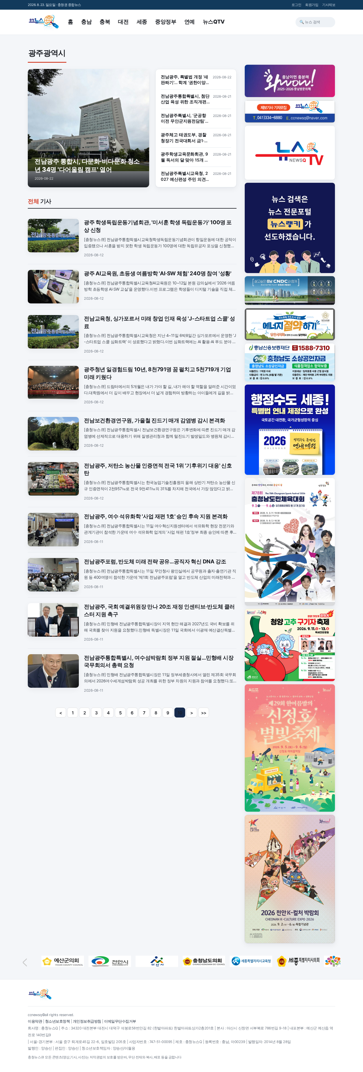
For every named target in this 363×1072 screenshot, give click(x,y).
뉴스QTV (214, 21)
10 (180, 713)
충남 (86, 21)
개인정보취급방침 (87, 1021)
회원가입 (311, 5)
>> (203, 713)
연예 (189, 21)
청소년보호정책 (57, 1021)
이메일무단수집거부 (120, 1021)
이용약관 (35, 1021)
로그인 (296, 5)
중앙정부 (165, 21)
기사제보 (328, 5)
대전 (123, 21)
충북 (105, 21)
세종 (142, 21)
